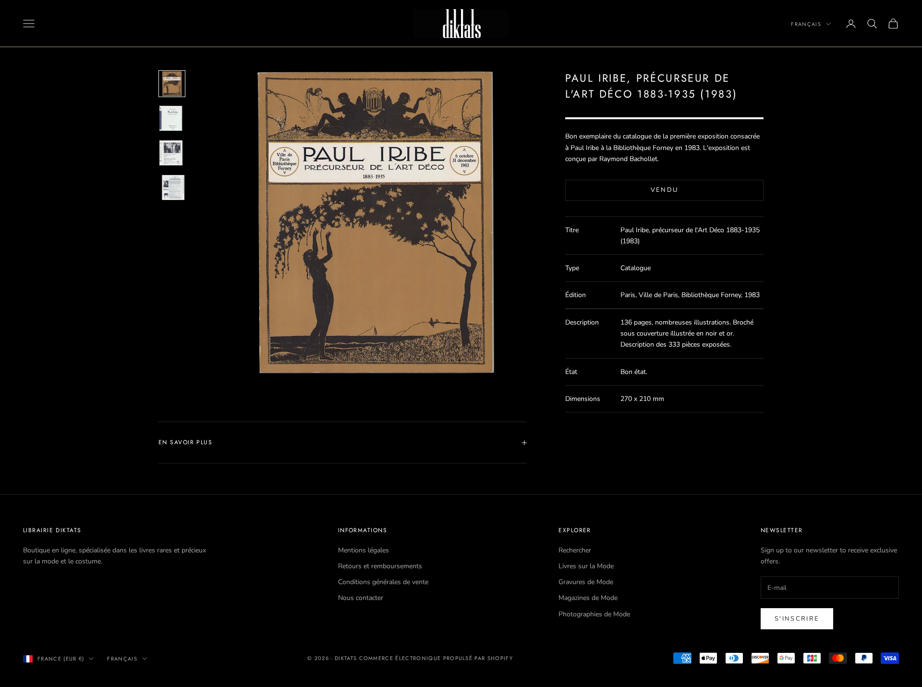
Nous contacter (360, 597)
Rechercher (574, 550)
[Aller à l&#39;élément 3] (171, 152)
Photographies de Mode (594, 614)
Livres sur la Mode (586, 566)
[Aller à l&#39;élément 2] (171, 118)
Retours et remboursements (380, 566)
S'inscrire (797, 618)
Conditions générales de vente (383, 582)
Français (806, 24)
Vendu (665, 190)
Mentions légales (363, 550)
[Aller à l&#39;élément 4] (171, 187)
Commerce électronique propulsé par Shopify (436, 658)
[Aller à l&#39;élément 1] (171, 83)
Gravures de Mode (585, 582)
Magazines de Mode (588, 597)
